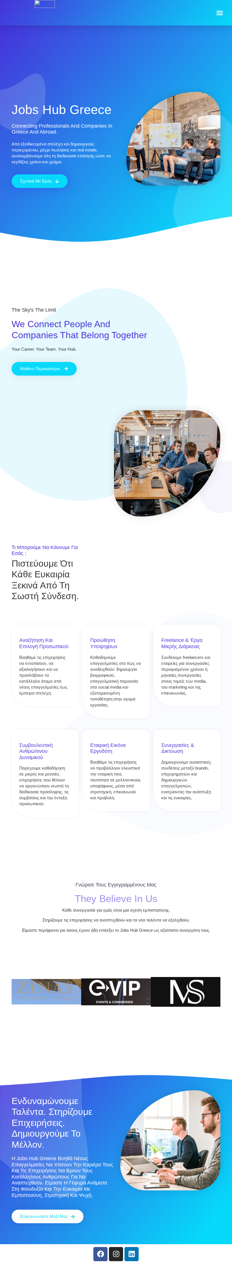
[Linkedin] (131, 1254)
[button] (219, 12)
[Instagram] (116, 1254)
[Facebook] (100, 1254)
